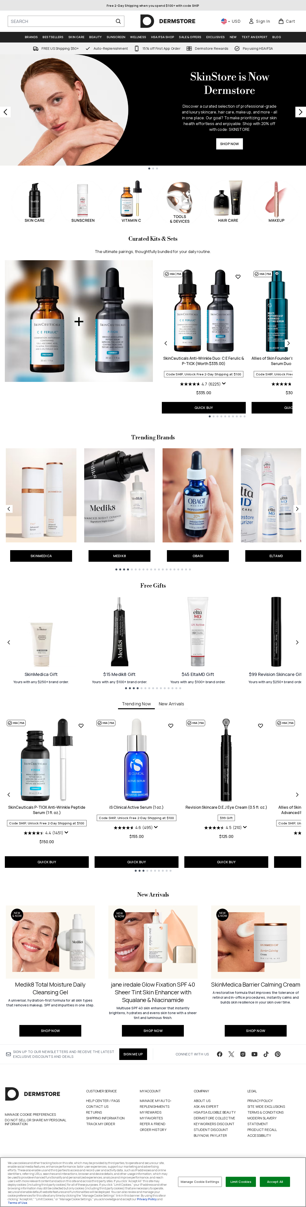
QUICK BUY (203, 407)
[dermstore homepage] (168, 21)
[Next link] (297, 509)
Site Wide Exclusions (266, 1106)
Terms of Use (17, 1203)
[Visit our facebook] (219, 1054)
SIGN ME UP (133, 1054)
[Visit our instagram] (243, 1054)
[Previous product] (166, 343)
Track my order (100, 1124)
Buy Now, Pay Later (210, 1135)
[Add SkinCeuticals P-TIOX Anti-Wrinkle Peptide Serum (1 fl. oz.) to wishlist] (81, 725)
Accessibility (259, 1135)
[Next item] (297, 795)
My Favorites (151, 1118)
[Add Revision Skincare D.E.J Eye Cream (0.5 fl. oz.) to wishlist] (260, 725)
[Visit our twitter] (231, 1054)
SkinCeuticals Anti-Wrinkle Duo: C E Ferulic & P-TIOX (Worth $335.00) (203, 361)
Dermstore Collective (214, 1118)
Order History (153, 1129)
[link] (259, 21)
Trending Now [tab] (136, 704)
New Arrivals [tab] (171, 704)
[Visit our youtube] (254, 1054)
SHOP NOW (229, 143)
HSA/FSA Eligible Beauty (215, 1112)
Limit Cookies (241, 1181)
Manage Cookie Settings (200, 1181)
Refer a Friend (152, 1124)
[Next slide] (300, 112)
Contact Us (97, 1106)
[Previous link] (9, 509)
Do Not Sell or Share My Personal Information (35, 1122)
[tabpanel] (153, 795)
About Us (202, 1100)
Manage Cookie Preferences (30, 1114)
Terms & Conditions (265, 1112)
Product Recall (262, 1129)
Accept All (275, 1181)
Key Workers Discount (214, 1124)
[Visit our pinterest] (278, 1054)
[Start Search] (118, 21)
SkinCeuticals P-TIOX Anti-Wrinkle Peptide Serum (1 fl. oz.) (46, 810)
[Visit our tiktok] (266, 1054)
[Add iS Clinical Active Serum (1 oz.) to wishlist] (171, 725)
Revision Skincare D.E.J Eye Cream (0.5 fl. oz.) (226, 807)
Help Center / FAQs (103, 1100)
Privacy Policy (260, 1100)
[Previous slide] (5, 112)
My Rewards (150, 1112)
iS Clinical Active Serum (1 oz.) (136, 807)
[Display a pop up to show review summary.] (224, 384)
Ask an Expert (206, 1106)
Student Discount (211, 1129)
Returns (94, 1112)
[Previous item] (9, 795)
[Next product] (288, 343)
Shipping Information (105, 1118)
